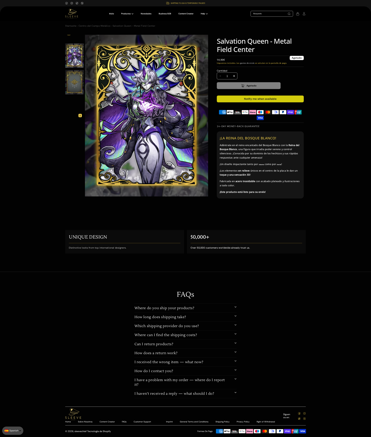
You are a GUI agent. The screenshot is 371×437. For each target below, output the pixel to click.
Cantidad (222, 70)
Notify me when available (260, 99)
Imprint (169, 421)
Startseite (71, 25)
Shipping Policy (222, 421)
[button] (127, 13)
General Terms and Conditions (194, 421)
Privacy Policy (243, 421)
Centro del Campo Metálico (95, 25)
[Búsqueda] (289, 14)
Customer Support (142, 421)
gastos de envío (247, 63)
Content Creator (107, 421)
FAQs (124, 421)
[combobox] (267, 13)
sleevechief (80, 431)
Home (68, 421)
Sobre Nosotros (85, 421)
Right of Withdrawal (266, 421)
